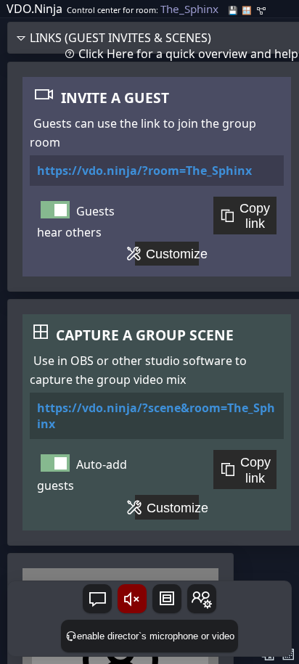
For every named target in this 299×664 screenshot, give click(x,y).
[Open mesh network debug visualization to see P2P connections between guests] (261, 11)
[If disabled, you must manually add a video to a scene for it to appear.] (55, 463)
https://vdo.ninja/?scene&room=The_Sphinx (156, 416)
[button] (97, 598)
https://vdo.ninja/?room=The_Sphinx (144, 171)
